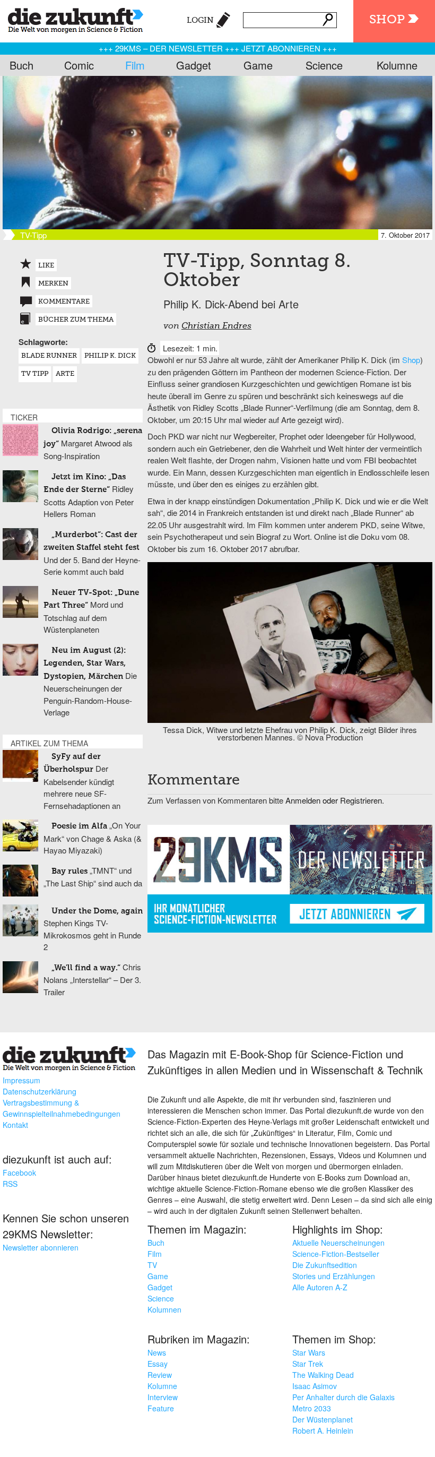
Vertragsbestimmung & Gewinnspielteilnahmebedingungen (61, 1108)
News (156, 1352)
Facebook (19, 1172)
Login (200, 20)
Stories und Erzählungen (333, 1276)
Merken (53, 283)
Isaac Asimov (314, 1386)
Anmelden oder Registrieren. (334, 800)
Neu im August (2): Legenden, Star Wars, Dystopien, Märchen (85, 663)
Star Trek (307, 1363)
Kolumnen (164, 1309)
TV (152, 1265)
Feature (160, 1408)
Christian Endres (216, 326)
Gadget (193, 65)
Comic (79, 65)
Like (46, 265)
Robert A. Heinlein (322, 1430)
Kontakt (15, 1124)
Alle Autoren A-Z (319, 1287)
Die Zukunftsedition (324, 1265)
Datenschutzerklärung (39, 1091)
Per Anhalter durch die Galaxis (343, 1397)
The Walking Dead (323, 1374)
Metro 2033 (311, 1408)
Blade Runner (49, 355)
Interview (162, 1397)
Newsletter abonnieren (41, 1247)
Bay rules (69, 871)
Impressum (21, 1080)
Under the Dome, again (97, 911)
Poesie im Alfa (79, 826)
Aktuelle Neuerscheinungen (338, 1242)
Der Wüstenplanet (322, 1419)
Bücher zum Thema (76, 319)
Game (258, 65)
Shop (387, 20)
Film (135, 65)
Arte (65, 373)
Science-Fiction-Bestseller (335, 1253)
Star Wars (308, 1352)
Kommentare (64, 301)
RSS (10, 1183)
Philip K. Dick (110, 355)
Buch (21, 65)
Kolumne (397, 65)
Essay (157, 1363)
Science (324, 65)
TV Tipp (34, 373)
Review (159, 1374)
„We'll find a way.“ (85, 968)
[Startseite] (71, 18)
